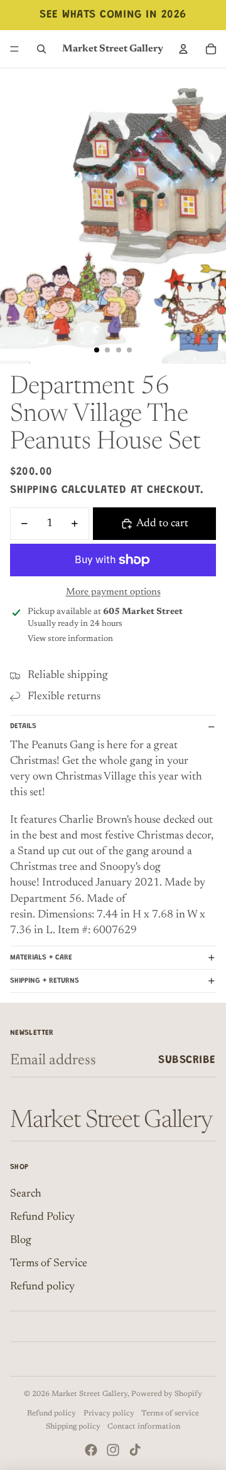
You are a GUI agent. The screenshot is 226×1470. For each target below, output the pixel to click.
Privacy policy (108, 1413)
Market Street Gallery (89, 1394)
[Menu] (14, 48)
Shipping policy (73, 1426)
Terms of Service (48, 1263)
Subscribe (187, 1060)
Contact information (143, 1426)
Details (23, 726)
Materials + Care (41, 957)
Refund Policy (42, 1217)
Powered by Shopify (166, 1394)
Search (25, 1194)
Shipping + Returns (44, 981)
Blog (20, 1240)
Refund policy (42, 1287)
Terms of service (170, 1413)
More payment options (113, 592)
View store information (70, 639)
